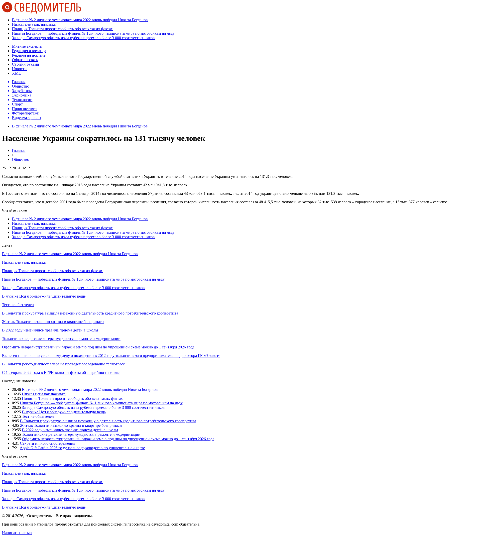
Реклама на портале (28, 55)
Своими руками (25, 64)
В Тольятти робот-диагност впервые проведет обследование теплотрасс (63, 364)
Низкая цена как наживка (34, 24)
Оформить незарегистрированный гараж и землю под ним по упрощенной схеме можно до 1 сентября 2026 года (98, 347)
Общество (20, 159)
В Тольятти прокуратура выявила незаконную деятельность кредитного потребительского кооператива (90, 313)
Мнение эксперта (27, 46)
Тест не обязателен (18, 305)
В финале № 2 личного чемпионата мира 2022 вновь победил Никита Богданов (80, 20)
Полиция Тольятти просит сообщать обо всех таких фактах (62, 29)
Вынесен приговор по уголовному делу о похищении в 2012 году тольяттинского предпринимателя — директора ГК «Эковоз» (111, 355)
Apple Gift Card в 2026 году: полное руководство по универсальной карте (82, 448)
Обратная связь (25, 60)
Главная (18, 150)
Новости (19, 69)
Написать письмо (17, 533)
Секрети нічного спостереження (47, 443)
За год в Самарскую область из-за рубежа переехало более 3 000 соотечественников (83, 38)
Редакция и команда (29, 51)
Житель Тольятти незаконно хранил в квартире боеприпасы (53, 322)
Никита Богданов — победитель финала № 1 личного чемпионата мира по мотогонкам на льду (93, 33)
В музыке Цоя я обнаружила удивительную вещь (44, 296)
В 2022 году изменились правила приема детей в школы (50, 330)
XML (16, 73)
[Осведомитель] (41, 12)
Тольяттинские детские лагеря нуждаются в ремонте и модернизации (61, 338)
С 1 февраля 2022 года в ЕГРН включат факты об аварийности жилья (61, 372)
